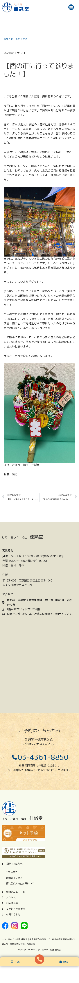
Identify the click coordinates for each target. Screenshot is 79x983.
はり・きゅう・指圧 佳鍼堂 (48, 949)
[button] (71, 7)
